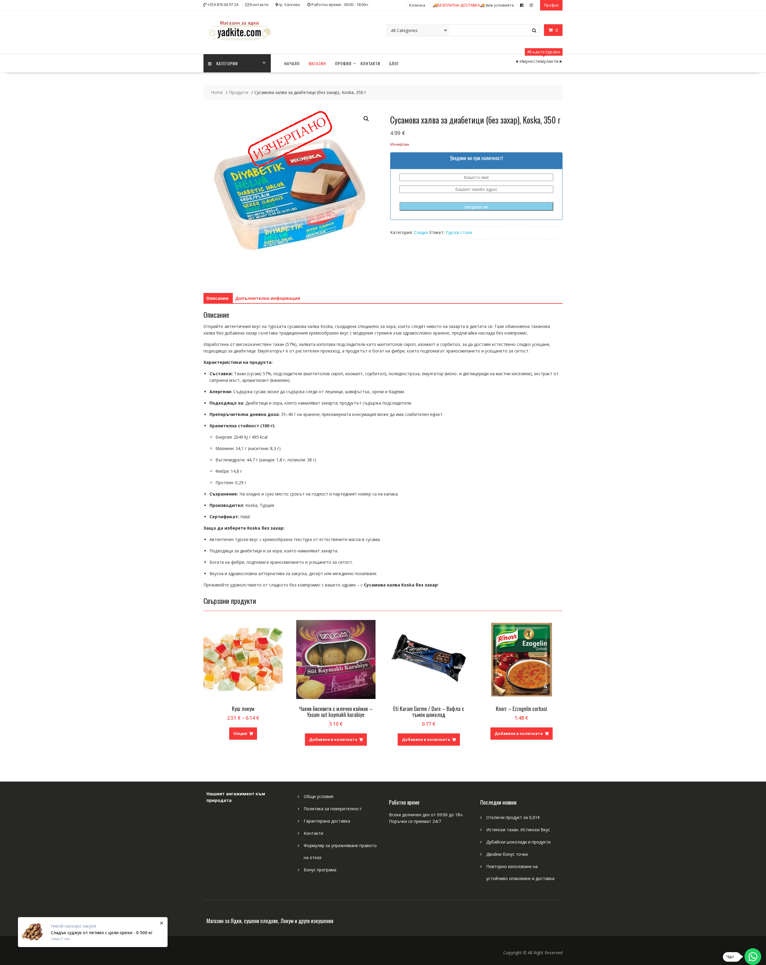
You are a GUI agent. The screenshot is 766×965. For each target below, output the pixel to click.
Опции (240, 733)
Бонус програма (320, 870)
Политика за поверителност (333, 808)
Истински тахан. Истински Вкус (518, 829)
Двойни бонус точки (507, 854)
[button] (366, 118)
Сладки (421, 232)
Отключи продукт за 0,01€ (513, 817)
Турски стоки (459, 232)
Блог (394, 63)
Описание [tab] (217, 298)
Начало (292, 63)
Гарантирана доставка (327, 821)
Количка (417, 5)
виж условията (473, 5)
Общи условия (318, 796)
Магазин (317, 63)
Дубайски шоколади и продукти (518, 842)
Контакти (370, 63)
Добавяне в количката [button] (333, 739)
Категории (227, 63)
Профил (551, 5)
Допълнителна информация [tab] (267, 298)
